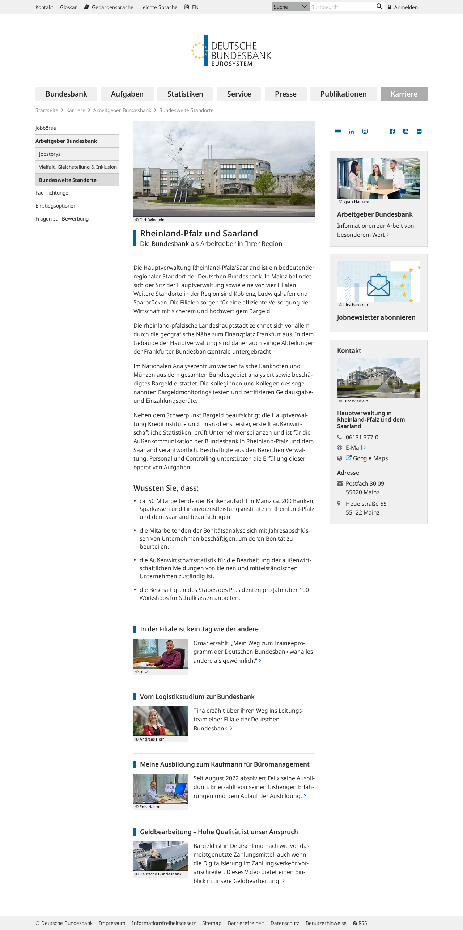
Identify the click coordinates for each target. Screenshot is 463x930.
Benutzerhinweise (326, 923)
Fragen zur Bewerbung (62, 218)
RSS (362, 923)
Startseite (46, 110)
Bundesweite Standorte (186, 110)
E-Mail (355, 448)
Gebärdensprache (111, 7)
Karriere (75, 110)
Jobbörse (45, 127)
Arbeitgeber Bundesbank (122, 110)
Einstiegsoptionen (55, 205)
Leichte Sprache (159, 7)
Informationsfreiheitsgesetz (164, 923)
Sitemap (211, 923)
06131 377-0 (362, 437)
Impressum (112, 923)
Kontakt (44, 7)
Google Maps (370, 458)
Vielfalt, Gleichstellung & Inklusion (78, 166)
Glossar (68, 7)
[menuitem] (66, 94)
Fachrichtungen (53, 192)
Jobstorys (50, 153)
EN (195, 7)
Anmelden (405, 7)
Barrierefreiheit (246, 923)
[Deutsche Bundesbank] (231, 50)
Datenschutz (285, 923)
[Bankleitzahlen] (379, 6)
